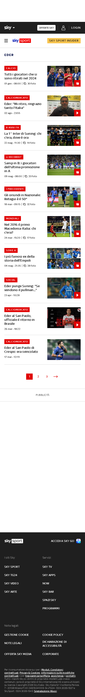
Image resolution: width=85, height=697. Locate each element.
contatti (71, 675)
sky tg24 (10, 575)
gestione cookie (16, 634)
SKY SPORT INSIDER (64, 40)
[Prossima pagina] (55, 376)
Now (45, 583)
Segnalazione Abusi (45, 691)
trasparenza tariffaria (37, 675)
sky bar (48, 591)
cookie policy (52, 634)
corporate (50, 654)
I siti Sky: (9, 557)
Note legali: (11, 625)
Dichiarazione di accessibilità (54, 643)
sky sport (12, 566)
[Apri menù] (6, 40)
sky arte (10, 591)
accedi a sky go (62, 541)
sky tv (47, 566)
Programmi (51, 608)
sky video (11, 583)
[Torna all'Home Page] (21, 40)
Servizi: (47, 557)
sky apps (49, 575)
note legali (13, 643)
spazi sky (49, 600)
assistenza (57, 675)
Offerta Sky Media (17, 654)
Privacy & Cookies (30, 672)
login (76, 27)
